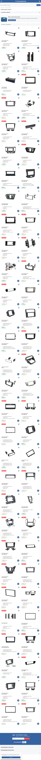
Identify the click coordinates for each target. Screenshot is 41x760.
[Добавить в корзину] (18, 47)
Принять (11, 757)
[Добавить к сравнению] (19, 28)
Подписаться (27, 738)
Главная (2, 7)
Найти (39, 5)
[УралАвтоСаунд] (20, 1)
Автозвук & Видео (8, 7)
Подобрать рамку (12, 20)
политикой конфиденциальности (13, 755)
